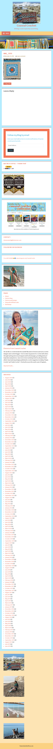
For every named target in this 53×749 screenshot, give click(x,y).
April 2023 (8, 456)
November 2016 (9, 611)
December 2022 (9, 464)
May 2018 (8, 574)
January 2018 (8, 582)
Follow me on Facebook (13, 247)
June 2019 (8, 547)
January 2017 (8, 607)
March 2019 (8, 553)
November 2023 (9, 442)
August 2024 (9, 423)
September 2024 (10, 421)
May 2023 (8, 454)
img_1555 (8, 84)
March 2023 (8, 458)
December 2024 (9, 415)
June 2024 (8, 427)
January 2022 (9, 487)
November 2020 (9, 512)
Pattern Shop (8, 298)
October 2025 (9, 394)
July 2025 (7, 400)
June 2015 (8, 646)
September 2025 (10, 396)
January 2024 (9, 437)
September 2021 (9, 495)
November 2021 (9, 491)
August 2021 (8, 497)
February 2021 (9, 506)
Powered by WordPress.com (26, 746)
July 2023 (7, 450)
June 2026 (8, 382)
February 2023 (9, 460)
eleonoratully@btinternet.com (12, 240)
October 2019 (9, 539)
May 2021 (8, 504)
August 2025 (8, 398)
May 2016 (8, 623)
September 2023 (10, 446)
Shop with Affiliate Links (12, 302)
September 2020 (10, 516)
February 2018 (9, 580)
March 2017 (8, 603)
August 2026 (8, 378)
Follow (11, 150)
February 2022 (9, 485)
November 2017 (9, 586)
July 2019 (7, 545)
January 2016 (8, 632)
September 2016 (9, 615)
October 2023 (9, 444)
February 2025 (9, 411)
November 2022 (9, 466)
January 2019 (8, 557)
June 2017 (8, 596)
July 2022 (8, 475)
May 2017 (7, 599)
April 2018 (8, 576)
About (7, 296)
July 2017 (7, 594)
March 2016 (8, 627)
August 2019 (8, 543)
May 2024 (8, 429)
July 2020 (8, 520)
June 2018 (8, 572)
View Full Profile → (9, 366)
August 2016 (8, 617)
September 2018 (9, 566)
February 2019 (9, 555)
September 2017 (9, 590)
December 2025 (9, 390)
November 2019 (9, 537)
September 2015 (9, 640)
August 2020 (8, 518)
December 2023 (9, 440)
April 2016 (8, 625)
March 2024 (8, 433)
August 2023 (8, 448)
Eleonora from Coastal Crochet (15, 348)
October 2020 (9, 514)
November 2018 (9, 561)
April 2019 (8, 551)
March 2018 (8, 578)
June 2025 (8, 402)
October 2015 (9, 638)
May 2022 (8, 479)
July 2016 (7, 619)
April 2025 (8, 406)
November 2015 (9, 636)
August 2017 (8, 592)
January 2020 (9, 532)
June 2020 (8, 522)
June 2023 (8, 452)
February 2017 (9, 605)
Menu (7, 33)
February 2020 (9, 530)
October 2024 (9, 419)
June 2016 (8, 621)
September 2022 (10, 470)
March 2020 (8, 528)
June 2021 (8, 501)
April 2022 (8, 481)
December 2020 (9, 510)
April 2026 (8, 386)
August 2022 (8, 473)
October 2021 (9, 493)
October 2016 (9, 613)
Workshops (8, 304)
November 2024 (9, 417)
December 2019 (9, 534)
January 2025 (8, 413)
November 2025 (9, 392)
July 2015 (7, 644)
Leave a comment (21, 56)
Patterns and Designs (11, 300)
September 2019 (9, 541)
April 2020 (8, 526)
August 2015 (8, 642)
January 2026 (9, 388)
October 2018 (9, 563)
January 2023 (8, 462)
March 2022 (8, 483)
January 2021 (8, 508)
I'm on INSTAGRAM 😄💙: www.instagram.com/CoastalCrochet (19, 258)
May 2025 (8, 404)
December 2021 (9, 489)
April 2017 (8, 601)
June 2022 (8, 477)
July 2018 (7, 570)
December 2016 (9, 609)
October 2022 (9, 468)
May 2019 (8, 549)
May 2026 (8, 384)
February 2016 (9, 630)
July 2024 (8, 425)
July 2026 (8, 380)
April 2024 (8, 431)
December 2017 (9, 584)
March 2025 (8, 409)
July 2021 (7, 499)
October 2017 (9, 588)
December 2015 (9, 634)
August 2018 (8, 568)
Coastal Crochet (26, 25)
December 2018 (9, 559)
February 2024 (9, 435)
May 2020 (8, 524)
